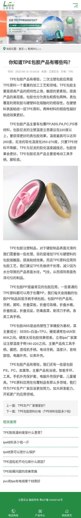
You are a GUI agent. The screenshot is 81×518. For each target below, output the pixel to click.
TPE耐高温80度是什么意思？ (23, 432)
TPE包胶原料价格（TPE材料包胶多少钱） (45, 411)
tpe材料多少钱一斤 (16, 442)
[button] (37, 41)
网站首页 (67, 515)
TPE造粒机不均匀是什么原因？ (25, 461)
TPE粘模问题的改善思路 (20, 471)
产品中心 (40, 515)
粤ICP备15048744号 (51, 499)
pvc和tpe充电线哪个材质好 (21, 481)
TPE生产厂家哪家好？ (32, 405)
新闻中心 (33, 48)
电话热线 (13, 515)
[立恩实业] (9, 4)
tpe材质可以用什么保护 (19, 452)
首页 (21, 48)
